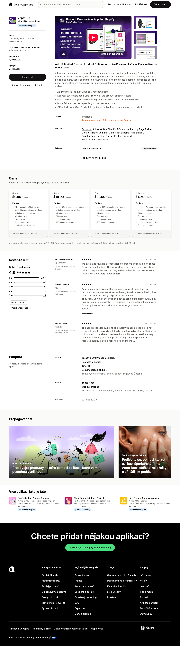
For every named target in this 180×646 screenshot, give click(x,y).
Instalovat (27, 77)
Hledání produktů (51, 580)
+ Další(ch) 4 (145, 52)
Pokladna (87, 129)
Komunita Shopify (116, 586)
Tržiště (78, 580)
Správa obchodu (50, 608)
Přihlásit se (141, 4)
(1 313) (17, 59)
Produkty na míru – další (94, 157)
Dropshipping (82, 575)
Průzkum (112, 597)
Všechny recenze (19, 308)
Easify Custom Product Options (33, 498)
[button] (34, 504)
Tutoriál (86, 365)
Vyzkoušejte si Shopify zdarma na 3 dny (90, 547)
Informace (145, 575)
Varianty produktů (91, 148)
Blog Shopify (114, 591)
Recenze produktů (84, 586)
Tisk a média (146, 591)
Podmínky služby (42, 628)
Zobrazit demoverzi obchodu (27, 85)
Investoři (144, 586)
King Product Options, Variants (144, 498)
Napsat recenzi (18, 302)
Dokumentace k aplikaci (94, 369)
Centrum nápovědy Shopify (121, 575)
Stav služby (146, 613)
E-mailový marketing (86, 597)
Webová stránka (90, 386)
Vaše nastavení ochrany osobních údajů (30, 637)
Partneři (144, 597)
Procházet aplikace (118, 4)
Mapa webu (97, 628)
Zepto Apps (14, 69)
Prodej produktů (50, 586)
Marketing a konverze (53, 602)
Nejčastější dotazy (91, 362)
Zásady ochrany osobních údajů (98, 357)
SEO (77, 602)
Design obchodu (50, 597)
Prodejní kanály (50, 575)
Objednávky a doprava (54, 591)
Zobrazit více (87, 314)
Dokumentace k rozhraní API (122, 580)
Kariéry (144, 580)
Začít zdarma (160, 4)
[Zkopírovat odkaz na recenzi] (75, 259)
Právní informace (149, 608)
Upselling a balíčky (84, 591)
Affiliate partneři (149, 602)
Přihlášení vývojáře (19, 628)
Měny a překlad (83, 613)
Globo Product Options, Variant (89, 498)
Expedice (80, 608)
